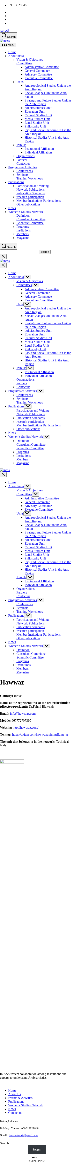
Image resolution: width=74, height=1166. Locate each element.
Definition (23, 215)
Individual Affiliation (38, 152)
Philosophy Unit (35, 126)
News (12, 208)
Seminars (22, 174)
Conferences (24, 171)
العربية (4, 30)
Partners (21, 160)
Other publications (28, 204)
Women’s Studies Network (25, 212)
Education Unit (34, 111)
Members (22, 234)
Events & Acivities (20, 1098)
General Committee (37, 70)
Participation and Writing (32, 186)
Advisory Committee (38, 74)
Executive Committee (39, 78)
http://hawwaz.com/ (25, 727)
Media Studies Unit (37, 119)
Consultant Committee (30, 219)
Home (12, 52)
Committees (24, 63)
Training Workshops (29, 178)
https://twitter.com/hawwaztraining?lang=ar (40, 734)
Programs (22, 226)
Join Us (21, 145)
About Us (14, 1094)
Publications (16, 182)
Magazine (22, 238)
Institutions (23, 230)
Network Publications (30, 189)
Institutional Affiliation (39, 148)
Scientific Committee (30, 223)
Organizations (25, 156)
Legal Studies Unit (37, 122)
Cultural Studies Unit (38, 115)
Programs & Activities (22, 167)
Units (19, 82)
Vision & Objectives (29, 59)
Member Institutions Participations (38, 200)
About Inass (16, 56)
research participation (30, 197)
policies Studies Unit (38, 108)
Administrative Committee (42, 67)
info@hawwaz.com (23, 713)
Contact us (23, 163)
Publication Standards (30, 193)
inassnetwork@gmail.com (23, 1135)
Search (4, 1143)
